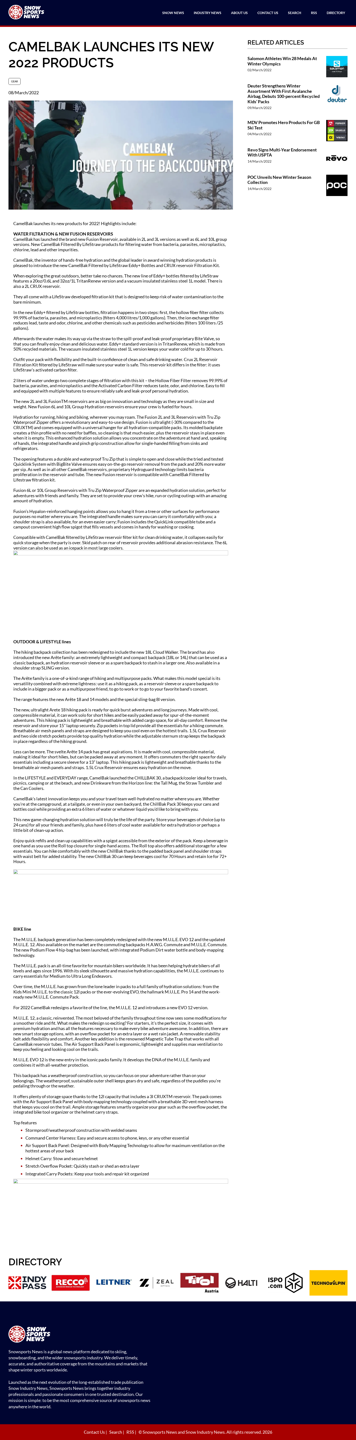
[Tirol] (199, 1283)
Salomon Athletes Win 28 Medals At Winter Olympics (282, 61)
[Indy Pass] (27, 1283)
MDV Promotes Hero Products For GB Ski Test (284, 125)
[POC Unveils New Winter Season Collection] (337, 186)
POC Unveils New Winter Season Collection (279, 180)
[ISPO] (285, 1283)
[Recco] (71, 1283)
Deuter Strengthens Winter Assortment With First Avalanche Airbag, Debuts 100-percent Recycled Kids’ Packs (284, 93)
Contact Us (267, 13)
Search (294, 13)
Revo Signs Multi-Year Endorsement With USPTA (282, 152)
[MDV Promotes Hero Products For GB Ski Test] (337, 131)
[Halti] (243, 1283)
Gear (14, 81)
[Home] (81, 1335)
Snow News (173, 13)
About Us (239, 13)
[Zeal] (157, 1283)
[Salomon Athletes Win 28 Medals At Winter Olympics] (337, 67)
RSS (314, 13)
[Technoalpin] (329, 1283)
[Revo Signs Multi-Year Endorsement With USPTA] (337, 158)
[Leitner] (113, 1283)
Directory (336, 13)
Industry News (207, 13)
